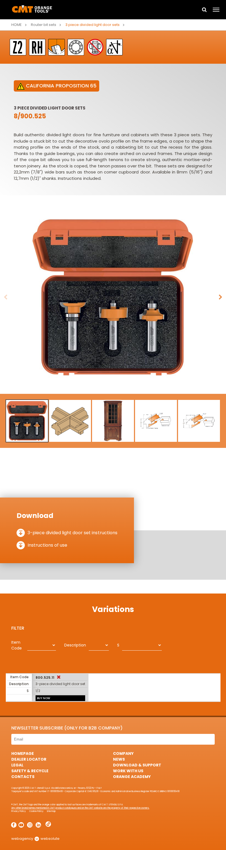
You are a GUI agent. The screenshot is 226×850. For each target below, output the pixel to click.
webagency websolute (35, 838)
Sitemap (51, 811)
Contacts (22, 776)
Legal (17, 765)
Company (123, 753)
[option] (113, 297)
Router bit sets (43, 24)
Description (75, 645)
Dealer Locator (28, 759)
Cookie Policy (36, 811)
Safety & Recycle (30, 771)
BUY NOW (43, 698)
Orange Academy (132, 776)
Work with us (128, 771)
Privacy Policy (18, 811)
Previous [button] (5, 297)
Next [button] (220, 297)
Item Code (16, 645)
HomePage (22, 753)
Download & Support (137, 765)
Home (16, 24)
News (119, 759)
